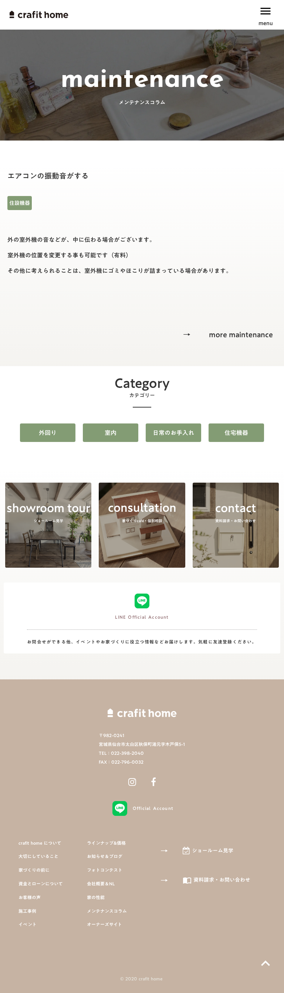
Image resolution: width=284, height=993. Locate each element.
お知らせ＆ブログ (104, 856)
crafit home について (39, 843)
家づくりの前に (34, 870)
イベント (27, 924)
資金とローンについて (40, 884)
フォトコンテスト (104, 870)
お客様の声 (29, 897)
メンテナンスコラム (107, 911)
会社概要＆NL (101, 884)
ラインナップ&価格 (106, 843)
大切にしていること (38, 856)
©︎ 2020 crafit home (142, 979)
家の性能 (96, 897)
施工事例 (27, 911)
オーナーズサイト (104, 924)
